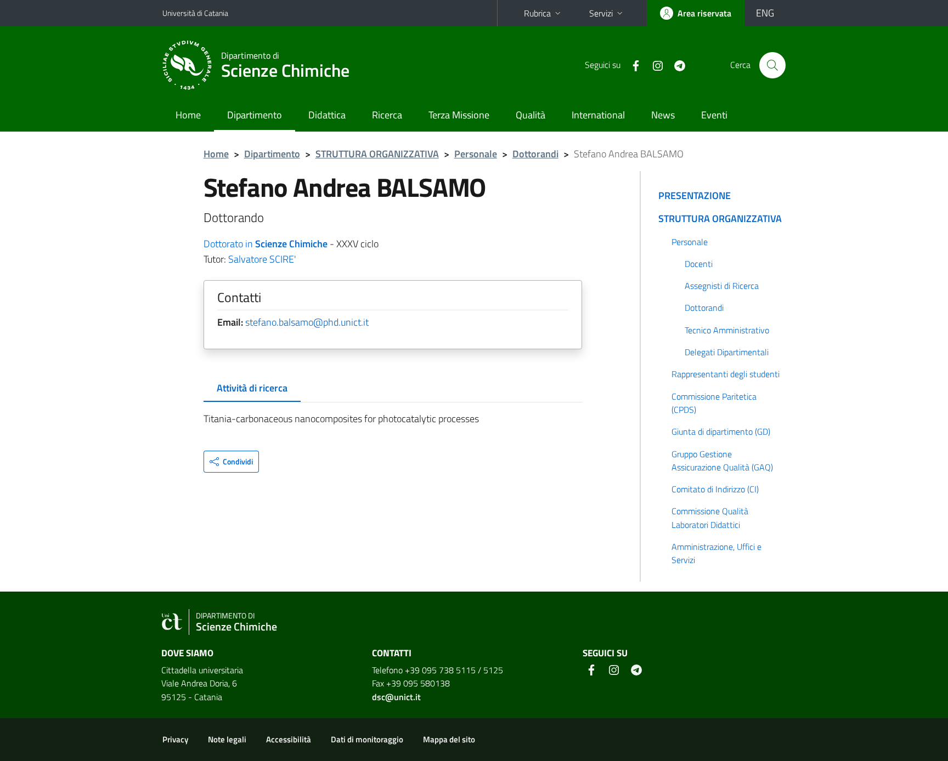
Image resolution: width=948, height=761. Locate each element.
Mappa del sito (449, 739)
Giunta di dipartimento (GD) (721, 431)
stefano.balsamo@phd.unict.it (307, 322)
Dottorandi (535, 153)
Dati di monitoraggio (367, 739)
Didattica (327, 114)
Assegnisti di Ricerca (722, 285)
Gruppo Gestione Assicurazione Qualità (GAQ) (722, 460)
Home (188, 114)
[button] (231, 462)
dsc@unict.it (396, 696)
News (663, 114)
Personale (475, 153)
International (598, 114)
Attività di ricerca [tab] (252, 387)
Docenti (699, 263)
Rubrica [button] (537, 13)
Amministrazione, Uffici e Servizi (716, 553)
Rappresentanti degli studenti (726, 373)
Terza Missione (458, 114)
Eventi (714, 114)
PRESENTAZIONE (694, 195)
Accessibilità (288, 739)
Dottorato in (266, 243)
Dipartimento (254, 114)
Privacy (175, 739)
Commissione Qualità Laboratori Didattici (710, 517)
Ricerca (387, 114)
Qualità (530, 114)
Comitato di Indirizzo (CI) (715, 489)
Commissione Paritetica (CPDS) (714, 403)
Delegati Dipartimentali (727, 352)
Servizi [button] (601, 13)
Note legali (227, 739)
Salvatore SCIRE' (262, 259)
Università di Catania (195, 13)
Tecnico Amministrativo (727, 330)
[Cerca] (772, 65)
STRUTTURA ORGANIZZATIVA (377, 153)
